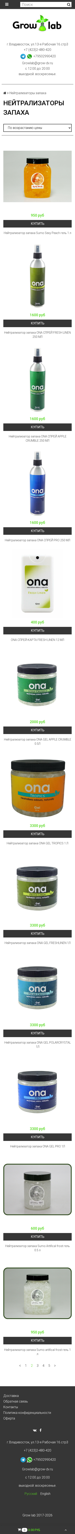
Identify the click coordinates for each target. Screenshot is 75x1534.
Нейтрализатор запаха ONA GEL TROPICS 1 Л (37, 843)
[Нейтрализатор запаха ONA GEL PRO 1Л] (37, 1090)
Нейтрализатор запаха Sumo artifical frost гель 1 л (37, 1352)
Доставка (11, 1396)
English (45, 1494)
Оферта (9, 1418)
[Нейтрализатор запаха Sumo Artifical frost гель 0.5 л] (37, 1189)
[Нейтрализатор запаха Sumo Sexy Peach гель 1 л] (37, 176)
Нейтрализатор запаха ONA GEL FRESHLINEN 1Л (38, 943)
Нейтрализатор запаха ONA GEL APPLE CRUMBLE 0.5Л (37, 741)
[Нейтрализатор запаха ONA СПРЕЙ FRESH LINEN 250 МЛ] (37, 276)
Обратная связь (15, 1401)
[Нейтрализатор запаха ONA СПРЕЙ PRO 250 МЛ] (37, 483)
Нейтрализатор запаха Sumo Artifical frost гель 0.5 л (37, 1248)
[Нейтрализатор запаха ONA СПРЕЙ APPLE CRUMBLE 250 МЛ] (37, 380)
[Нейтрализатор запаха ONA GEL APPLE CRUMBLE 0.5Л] (37, 683)
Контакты (10, 1407)
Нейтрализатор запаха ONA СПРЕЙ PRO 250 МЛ (37, 540)
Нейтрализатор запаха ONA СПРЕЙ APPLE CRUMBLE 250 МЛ (37, 438)
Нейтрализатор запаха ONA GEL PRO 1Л (37, 1146)
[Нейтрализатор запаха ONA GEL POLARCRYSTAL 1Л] (37, 986)
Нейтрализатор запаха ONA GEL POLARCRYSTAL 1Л (37, 1044)
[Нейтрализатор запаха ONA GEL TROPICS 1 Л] (37, 786)
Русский (31, 1494)
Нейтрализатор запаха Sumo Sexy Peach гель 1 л (37, 233)
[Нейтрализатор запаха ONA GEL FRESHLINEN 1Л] (37, 886)
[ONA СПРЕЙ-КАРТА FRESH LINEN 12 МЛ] (37, 583)
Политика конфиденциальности (27, 1413)
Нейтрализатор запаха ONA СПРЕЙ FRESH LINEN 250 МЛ (37, 334)
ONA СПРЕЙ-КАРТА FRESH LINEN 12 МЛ (37, 640)
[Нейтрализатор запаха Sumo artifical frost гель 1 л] (37, 1293)
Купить (37, 224)
